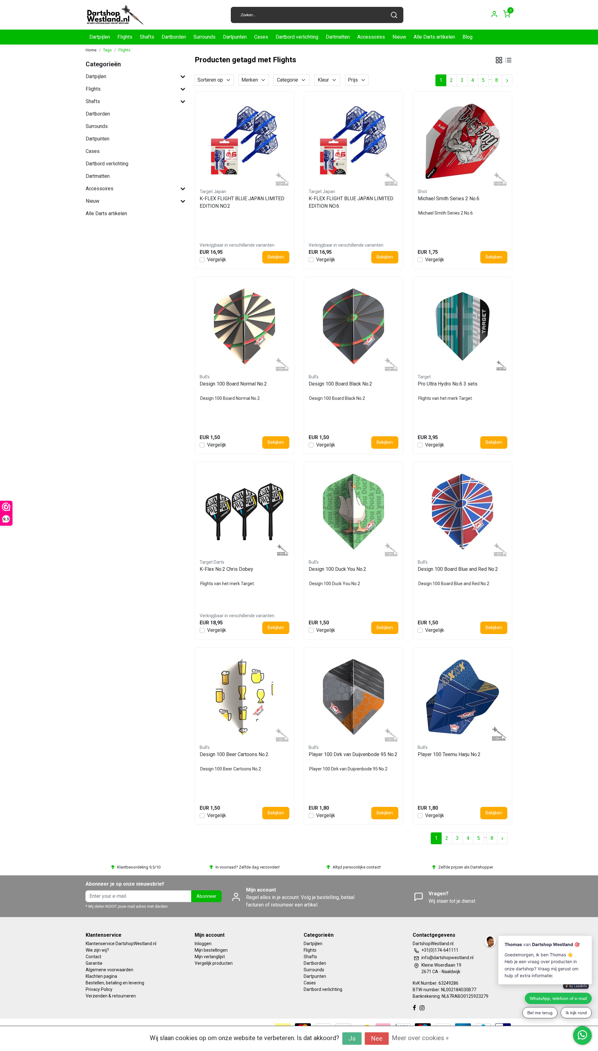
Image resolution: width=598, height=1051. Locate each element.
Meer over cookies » (420, 1038)
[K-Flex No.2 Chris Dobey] (244, 511)
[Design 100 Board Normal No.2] (244, 326)
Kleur (323, 80)
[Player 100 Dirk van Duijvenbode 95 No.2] (353, 697)
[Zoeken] (394, 15)
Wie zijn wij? (97, 950)
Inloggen (203, 943)
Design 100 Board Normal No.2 (233, 384)
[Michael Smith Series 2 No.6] (462, 141)
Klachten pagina (101, 976)
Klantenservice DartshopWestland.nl (121, 943)
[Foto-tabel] (499, 60)
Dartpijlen (99, 37)
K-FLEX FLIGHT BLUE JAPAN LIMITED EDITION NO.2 (242, 202)
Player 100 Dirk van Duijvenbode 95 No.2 (353, 754)
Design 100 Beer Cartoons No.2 (234, 754)
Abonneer (206, 896)
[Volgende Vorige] (507, 80)
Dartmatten (338, 37)
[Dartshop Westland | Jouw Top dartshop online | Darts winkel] (115, 15)
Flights (124, 37)
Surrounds (204, 37)
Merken (249, 80)
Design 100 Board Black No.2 (340, 384)
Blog (467, 37)
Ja (352, 1038)
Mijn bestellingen (211, 950)
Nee (376, 1038)
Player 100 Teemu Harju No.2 (449, 754)
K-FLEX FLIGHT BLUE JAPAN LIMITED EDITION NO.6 (351, 202)
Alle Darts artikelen (434, 37)
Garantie (94, 963)
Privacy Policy (99, 989)
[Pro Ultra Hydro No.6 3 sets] (462, 326)
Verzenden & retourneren (111, 995)
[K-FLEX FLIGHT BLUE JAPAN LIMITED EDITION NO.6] (353, 141)
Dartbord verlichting (297, 37)
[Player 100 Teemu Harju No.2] (462, 697)
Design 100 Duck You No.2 (337, 569)
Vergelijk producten (214, 963)
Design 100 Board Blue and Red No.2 (458, 569)
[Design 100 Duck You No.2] (353, 511)
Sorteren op (210, 80)
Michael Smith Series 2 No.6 (448, 198)
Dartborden (174, 37)
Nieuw (399, 37)
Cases (261, 37)
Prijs (353, 80)
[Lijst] (508, 60)
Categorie (287, 80)
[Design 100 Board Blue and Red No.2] (462, 511)
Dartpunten (235, 37)
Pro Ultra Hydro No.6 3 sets (447, 384)
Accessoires (371, 37)
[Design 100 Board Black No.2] (353, 326)
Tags (107, 50)
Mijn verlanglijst (210, 956)
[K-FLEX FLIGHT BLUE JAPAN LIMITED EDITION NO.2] (244, 141)
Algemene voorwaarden (109, 969)
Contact (93, 956)
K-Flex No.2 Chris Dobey (226, 569)
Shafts (147, 37)
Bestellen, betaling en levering (115, 982)
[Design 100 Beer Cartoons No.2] (244, 697)
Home (91, 50)
